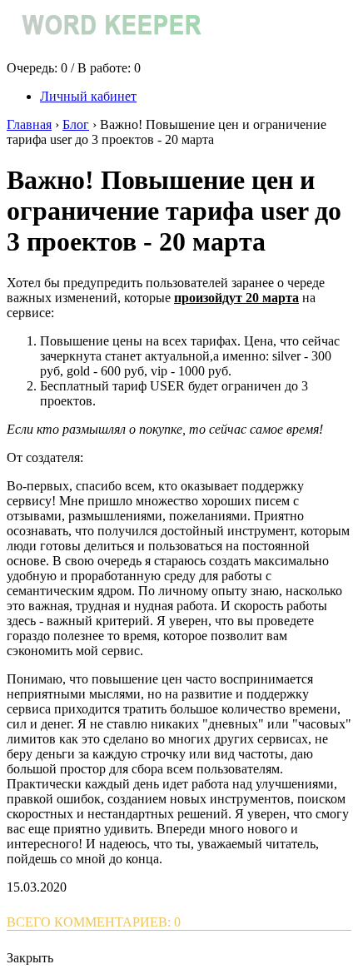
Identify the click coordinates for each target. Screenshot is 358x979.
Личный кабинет (88, 96)
